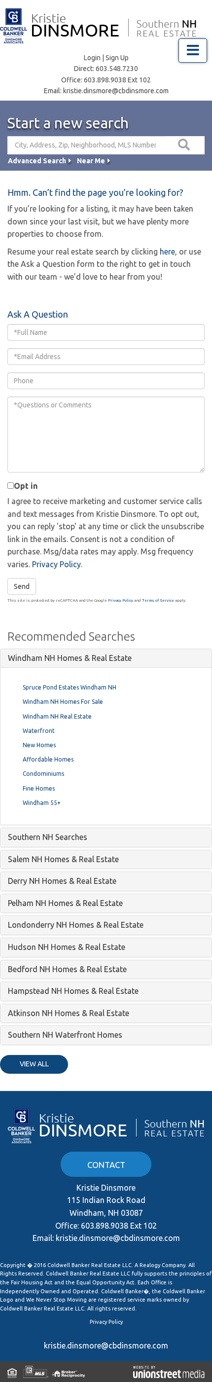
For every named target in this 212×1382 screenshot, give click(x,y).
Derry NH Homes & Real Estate (62, 880)
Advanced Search (37, 161)
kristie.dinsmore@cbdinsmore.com (116, 91)
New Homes (39, 745)
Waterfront (39, 730)
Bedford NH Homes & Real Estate (67, 969)
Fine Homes (39, 788)
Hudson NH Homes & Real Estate (66, 947)
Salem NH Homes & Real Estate (63, 859)
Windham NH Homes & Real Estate (70, 658)
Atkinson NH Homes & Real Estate (68, 1013)
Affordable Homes (48, 759)
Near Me (91, 161)
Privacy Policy (56, 564)
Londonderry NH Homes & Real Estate (75, 924)
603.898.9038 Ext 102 (117, 80)
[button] (185, 145)
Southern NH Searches (47, 837)
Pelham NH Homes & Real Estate (65, 903)
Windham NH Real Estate (57, 716)
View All (34, 1064)
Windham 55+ (42, 803)
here (167, 251)
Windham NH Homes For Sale (63, 701)
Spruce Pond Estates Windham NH (69, 687)
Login (92, 58)
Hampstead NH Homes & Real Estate (73, 990)
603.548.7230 (117, 69)
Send (22, 586)
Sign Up (117, 58)
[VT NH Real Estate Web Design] (169, 1371)
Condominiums (43, 773)
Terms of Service (158, 600)
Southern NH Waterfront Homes (65, 1034)
